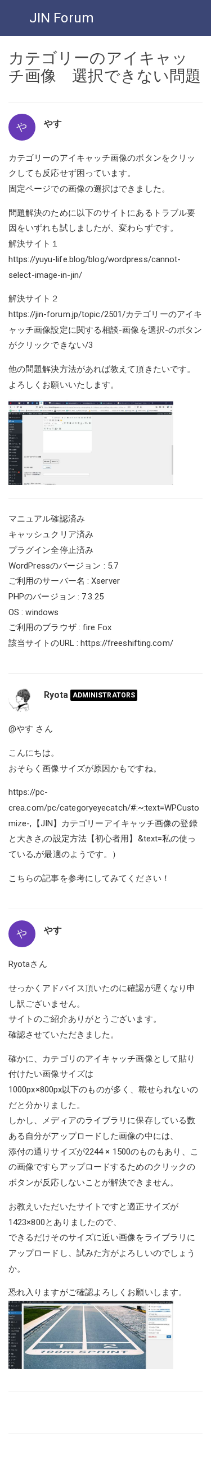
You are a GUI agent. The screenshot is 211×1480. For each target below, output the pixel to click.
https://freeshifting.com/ (126, 643)
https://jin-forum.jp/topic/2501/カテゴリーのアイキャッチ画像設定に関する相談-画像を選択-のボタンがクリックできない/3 (105, 329)
